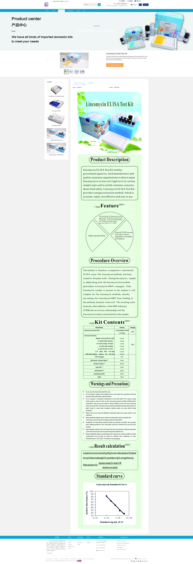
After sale (79, 540)
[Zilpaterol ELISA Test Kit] (56, 133)
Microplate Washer (56, 110)
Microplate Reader (56, 125)
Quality (78, 544)
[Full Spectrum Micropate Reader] (56, 89)
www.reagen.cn (101, 550)
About (53, 10)
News (78, 10)
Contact (69, 548)
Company (70, 540)
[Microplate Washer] (56, 104)
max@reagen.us (101, 547)
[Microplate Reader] (56, 118)
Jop (84, 10)
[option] (74, 60)
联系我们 (101, 537)
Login (139, 4)
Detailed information (79, 83)
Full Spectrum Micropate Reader (56, 96)
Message (70, 544)
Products (61, 10)
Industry (88, 542)
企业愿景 (56, 537)
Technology (79, 542)
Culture (69, 542)
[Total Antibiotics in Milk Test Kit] (56, 148)
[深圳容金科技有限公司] (46, 4)
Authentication (71, 546)
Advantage (70, 10)
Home (47, 10)
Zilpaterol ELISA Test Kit (56, 140)
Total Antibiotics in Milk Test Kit (56, 154)
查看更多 (49, 553)
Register (146, 4)
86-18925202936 (102, 545)
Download (90, 83)
